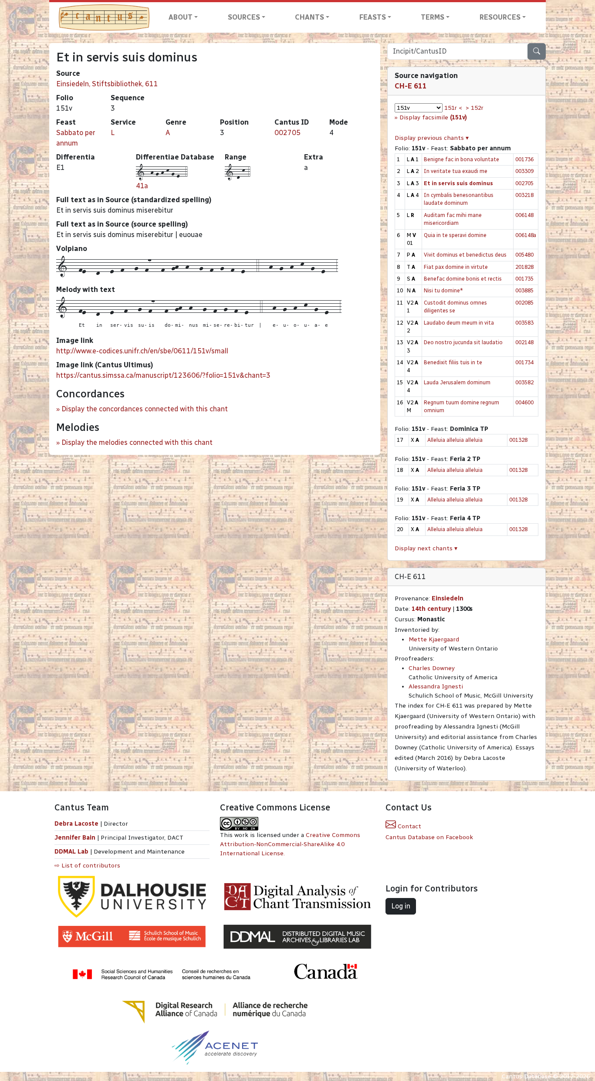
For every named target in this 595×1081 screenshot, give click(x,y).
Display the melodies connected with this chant (137, 442)
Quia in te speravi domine (455, 235)
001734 (524, 362)
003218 (524, 195)
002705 (287, 133)
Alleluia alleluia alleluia (455, 440)
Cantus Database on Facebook (429, 837)
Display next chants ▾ (426, 548)
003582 (524, 382)
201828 (524, 267)
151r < (453, 108)
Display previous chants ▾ (432, 138)
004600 (524, 402)
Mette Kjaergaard (434, 639)
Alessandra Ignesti (436, 686)
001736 (524, 159)
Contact (408, 826)
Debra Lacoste (76, 823)
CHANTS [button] (309, 17)
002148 (524, 342)
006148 (524, 215)
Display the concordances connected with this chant (144, 409)
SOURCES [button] (244, 17)
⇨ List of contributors (87, 865)
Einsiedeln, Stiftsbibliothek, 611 (107, 84)
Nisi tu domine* (443, 290)
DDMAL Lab (71, 851)
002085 (524, 302)
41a (142, 186)
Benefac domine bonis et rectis (463, 278)
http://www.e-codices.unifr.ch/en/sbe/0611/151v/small (142, 351)
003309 (524, 171)
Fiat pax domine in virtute (456, 267)
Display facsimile (433, 117)
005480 (524, 254)
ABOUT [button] (181, 17)
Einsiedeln (447, 598)
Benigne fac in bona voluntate (461, 159)
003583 (524, 322)
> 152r (474, 108)
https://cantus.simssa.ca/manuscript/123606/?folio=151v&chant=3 (163, 375)
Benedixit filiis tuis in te (453, 362)
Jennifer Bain (75, 837)
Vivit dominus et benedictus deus (465, 254)
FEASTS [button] (372, 17)
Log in (400, 906)
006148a (525, 235)
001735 (524, 278)
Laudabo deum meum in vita (459, 322)
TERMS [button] (432, 17)
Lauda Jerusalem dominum (457, 382)
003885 (524, 290)
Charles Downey (432, 668)
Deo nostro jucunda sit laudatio (463, 342)
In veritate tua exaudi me (455, 171)
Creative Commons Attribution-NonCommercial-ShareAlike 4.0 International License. (290, 844)
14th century (431, 609)
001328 (518, 440)
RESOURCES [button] (500, 17)
